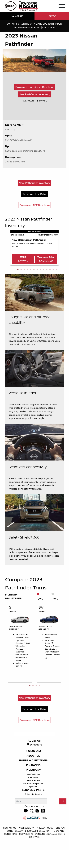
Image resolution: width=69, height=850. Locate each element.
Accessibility (26, 827)
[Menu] (61, 6)
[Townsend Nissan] (21, 5)
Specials (33, 786)
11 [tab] (50, 269)
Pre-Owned (33, 777)
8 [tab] (40, 269)
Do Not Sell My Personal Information (28, 830)
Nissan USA (33, 751)
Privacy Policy (45, 827)
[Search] (62, 801)
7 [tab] (37, 269)
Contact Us (10, 827)
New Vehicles (33, 774)
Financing (33, 765)
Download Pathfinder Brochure (34, 87)
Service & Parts (33, 790)
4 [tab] (27, 269)
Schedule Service (33, 794)
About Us (33, 755)
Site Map (60, 827)
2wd (40, 598)
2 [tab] (21, 269)
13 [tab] (56, 269)
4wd (55, 598)
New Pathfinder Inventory (34, 94)
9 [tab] (43, 269)
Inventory (33, 769)
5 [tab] (30, 269)
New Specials (33, 780)
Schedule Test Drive (34, 194)
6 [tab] (34, 269)
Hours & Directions (33, 760)
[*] (35, 100)
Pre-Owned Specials (33, 783)
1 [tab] (18, 269)
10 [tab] (46, 269)
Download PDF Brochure (34, 205)
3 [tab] (24, 269)
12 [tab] (53, 269)
